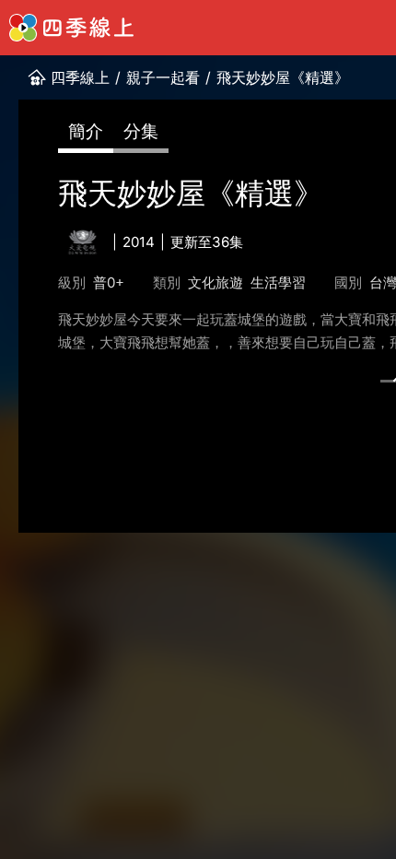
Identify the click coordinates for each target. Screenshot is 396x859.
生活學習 (278, 282)
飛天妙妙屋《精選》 (282, 77)
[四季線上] (71, 27)
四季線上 (80, 77)
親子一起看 (163, 77)
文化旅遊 (215, 282)
